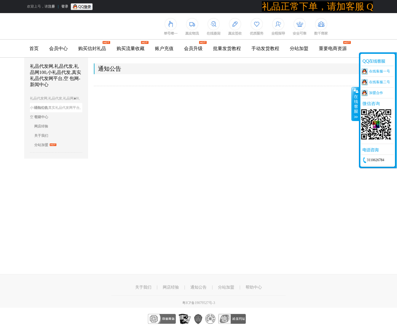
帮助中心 (41, 117)
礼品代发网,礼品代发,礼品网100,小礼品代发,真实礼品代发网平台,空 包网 (55, 99)
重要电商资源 (333, 48)
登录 (64, 6)
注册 (51, 6)
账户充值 (164, 48)
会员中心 (58, 48)
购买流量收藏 (130, 48)
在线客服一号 (379, 71)
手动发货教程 (265, 48)
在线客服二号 (379, 82)
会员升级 (193, 48)
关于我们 (41, 136)
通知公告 (198, 287)
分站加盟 (299, 48)
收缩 (355, 104)
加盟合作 (376, 93)
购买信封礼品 (92, 48)
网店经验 (41, 126)
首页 (34, 48)
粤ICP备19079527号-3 (198, 303)
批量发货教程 (227, 48)
